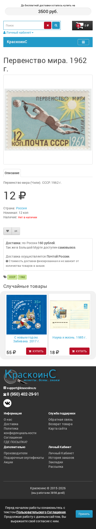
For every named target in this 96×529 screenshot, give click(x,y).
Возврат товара (60, 424)
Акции (8, 462)
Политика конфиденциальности (20, 430)
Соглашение (13, 437)
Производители (16, 453)
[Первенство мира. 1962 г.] (48, 119)
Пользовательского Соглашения (41, 512)
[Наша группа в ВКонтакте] (7, 403)
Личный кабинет (18, 32)
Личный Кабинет (61, 453)
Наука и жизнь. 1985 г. (69, 337)
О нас (8, 419)
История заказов (61, 457)
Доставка (11, 424)
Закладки (55, 462)
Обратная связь (60, 419)
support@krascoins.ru (21, 388)
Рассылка (55, 466)
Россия (21, 208)
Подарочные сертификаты (24, 457)
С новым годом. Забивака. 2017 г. (26, 339)
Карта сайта (57, 428)
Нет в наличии (27, 217)
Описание (12, 173)
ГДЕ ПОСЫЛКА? (15, 442)
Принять (84, 514)
